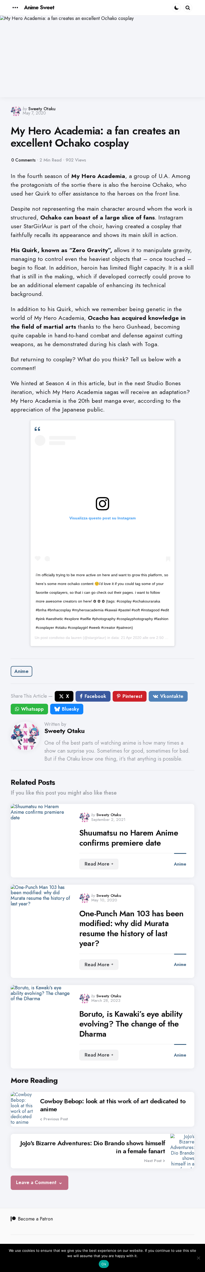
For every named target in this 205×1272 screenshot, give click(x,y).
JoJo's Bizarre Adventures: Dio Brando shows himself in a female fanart (92, 1147)
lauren (76, 637)
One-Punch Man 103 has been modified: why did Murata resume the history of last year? (131, 928)
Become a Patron (35, 1218)
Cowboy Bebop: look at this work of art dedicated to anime (113, 1105)
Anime (21, 671)
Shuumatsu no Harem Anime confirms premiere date (128, 838)
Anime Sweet (39, 7)
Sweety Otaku (42, 109)
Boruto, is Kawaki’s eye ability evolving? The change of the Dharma (130, 1024)
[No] (198, 1258)
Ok (103, 1264)
